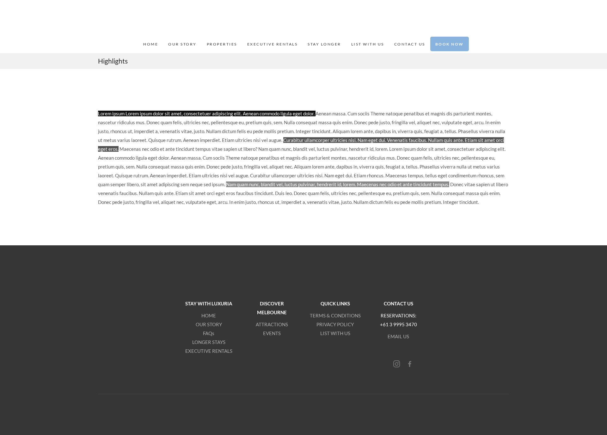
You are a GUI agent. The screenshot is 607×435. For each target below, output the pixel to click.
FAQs (208, 333)
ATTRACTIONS (272, 324)
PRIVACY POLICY (335, 324)
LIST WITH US (335, 333)
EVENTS (272, 333)
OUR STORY (209, 324)
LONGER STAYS (208, 342)
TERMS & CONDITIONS (335, 315)
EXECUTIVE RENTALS (208, 351)
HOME (208, 315)
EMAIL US (398, 336)
